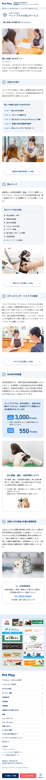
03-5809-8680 (23, 596)
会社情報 (5, 701)
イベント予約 (29, 776)
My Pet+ (4, 742)
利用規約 (5, 746)
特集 (3, 714)
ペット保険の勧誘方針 (9, 755)
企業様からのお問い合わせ (10, 710)
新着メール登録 (11, 776)
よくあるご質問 (7, 730)
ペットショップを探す (9, 684)
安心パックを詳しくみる (23, 283)
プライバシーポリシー (9, 749)
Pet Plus (4, 8)
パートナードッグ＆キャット (11, 738)
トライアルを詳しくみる (23, 362)
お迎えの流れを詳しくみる (23, 171)
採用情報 (5, 706)
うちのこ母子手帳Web (9, 734)
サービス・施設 (7, 693)
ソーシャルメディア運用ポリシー (12, 752)
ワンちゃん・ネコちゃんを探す (12, 680)
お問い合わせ (6, 726)
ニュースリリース (7, 718)
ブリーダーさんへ (7, 722)
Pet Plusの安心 (14, 8)
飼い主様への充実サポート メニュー (17, 22)
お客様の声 (5, 697)
